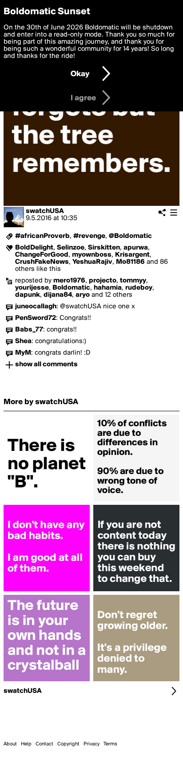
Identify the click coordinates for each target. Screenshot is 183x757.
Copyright (68, 744)
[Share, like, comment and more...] (47, 501)
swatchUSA (45, 211)
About (10, 744)
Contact (44, 744)
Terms (110, 744)
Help (26, 744)
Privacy (91, 744)
